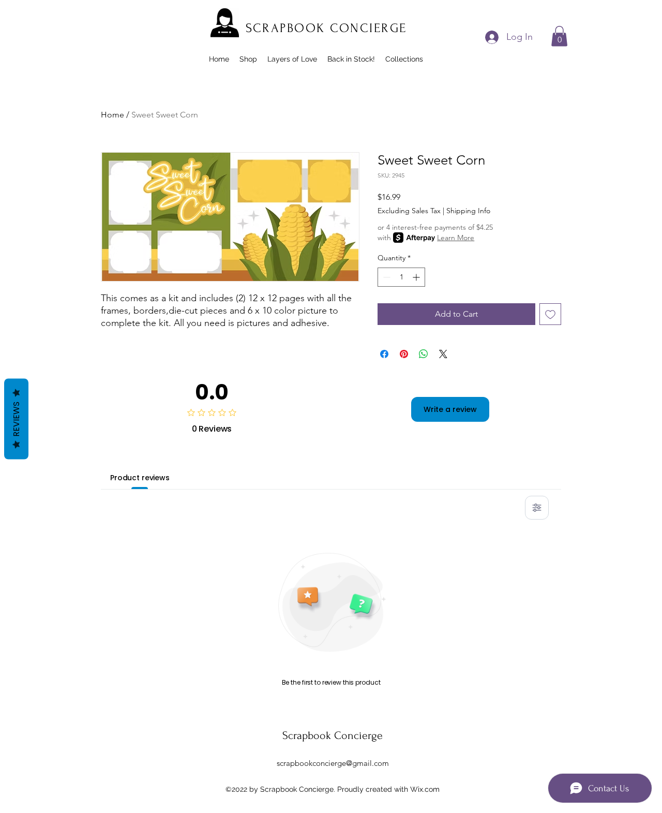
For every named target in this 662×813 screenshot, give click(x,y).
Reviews (16, 418)
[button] (559, 36)
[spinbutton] (401, 277)
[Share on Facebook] (384, 354)
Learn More (455, 237)
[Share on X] (443, 354)
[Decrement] (385, 277)
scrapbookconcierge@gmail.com (333, 763)
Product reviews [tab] (140, 477)
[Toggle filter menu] (537, 508)
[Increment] (417, 277)
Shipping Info (468, 210)
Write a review (450, 409)
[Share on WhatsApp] (423, 354)
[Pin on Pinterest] (404, 354)
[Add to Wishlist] (550, 314)
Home (112, 115)
